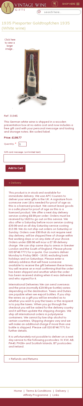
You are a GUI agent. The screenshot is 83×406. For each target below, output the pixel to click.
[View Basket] (55, 3)
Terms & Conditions (38, 390)
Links (55, 395)
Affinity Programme (35, 395)
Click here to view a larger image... (9, 44)
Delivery (61, 390)
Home (18, 390)
